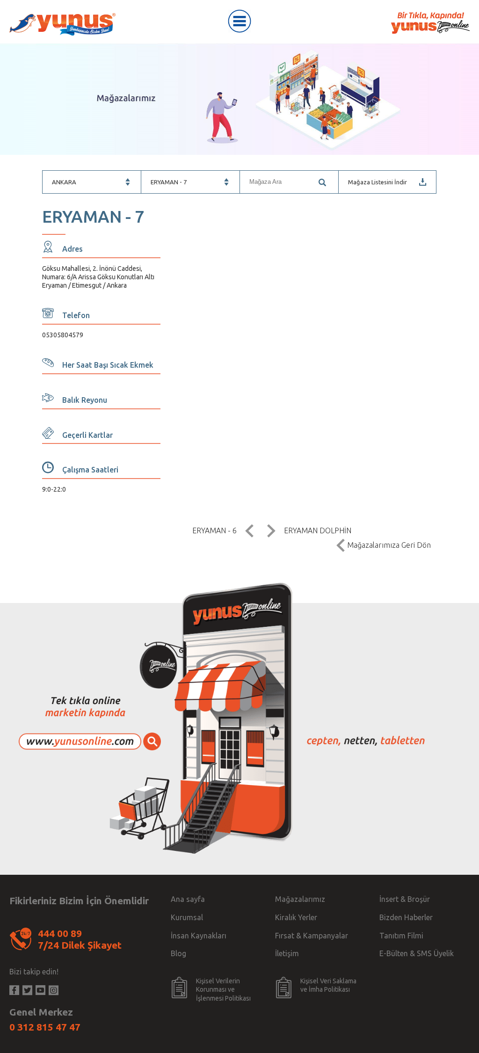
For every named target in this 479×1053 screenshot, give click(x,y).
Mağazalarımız (300, 899)
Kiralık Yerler (296, 917)
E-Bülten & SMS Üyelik (416, 953)
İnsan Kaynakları (198, 935)
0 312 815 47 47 (44, 1026)
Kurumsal (187, 917)
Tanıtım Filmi (401, 935)
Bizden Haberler (406, 917)
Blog (178, 953)
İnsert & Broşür (404, 899)
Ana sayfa (188, 899)
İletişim (287, 953)
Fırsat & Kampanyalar (311, 935)
